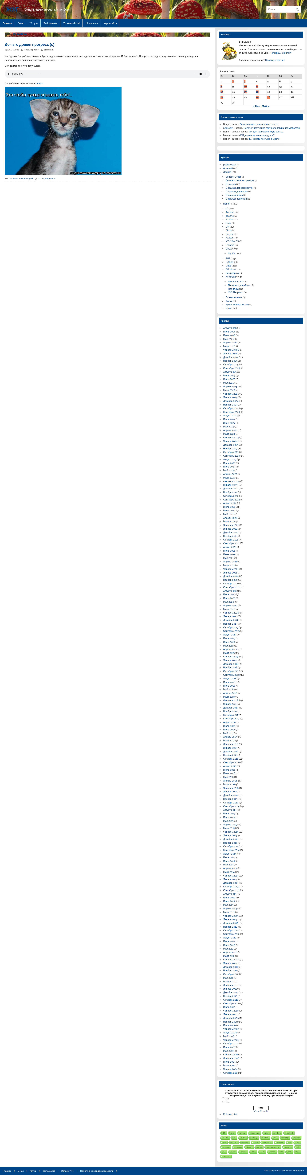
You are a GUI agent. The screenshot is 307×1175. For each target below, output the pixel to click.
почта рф (238, 1147)
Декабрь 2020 (231, 576)
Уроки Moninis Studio (237, 304)
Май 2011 (228, 977)
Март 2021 (229, 565)
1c (234, 1138)
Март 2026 (229, 346)
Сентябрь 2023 (231, 455)
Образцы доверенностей (239, 187)
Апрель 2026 (230, 342)
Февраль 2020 (231, 612)
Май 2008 (228, 1036)
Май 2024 (228, 426)
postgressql (229, 164)
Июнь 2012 (229, 945)
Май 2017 (228, 733)
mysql (242, 1133)
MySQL (232, 253)
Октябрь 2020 (231, 583)
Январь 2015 (230, 835)
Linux (229, 248)
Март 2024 (229, 433)
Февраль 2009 (231, 1029)
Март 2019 (229, 652)
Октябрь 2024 (231, 408)
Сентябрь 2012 (231, 934)
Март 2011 (228, 981)
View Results (261, 1111)
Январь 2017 (230, 747)
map (297, 1152)
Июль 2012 (229, 941)
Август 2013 (229, 894)
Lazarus (230, 245)
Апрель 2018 (230, 693)
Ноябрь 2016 (230, 755)
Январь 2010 (230, 1014)
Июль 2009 (229, 1025)
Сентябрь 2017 (231, 718)
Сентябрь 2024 (231, 412)
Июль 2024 (229, 419)
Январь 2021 (230, 572)
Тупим (229, 301)
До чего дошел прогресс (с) (29, 44)
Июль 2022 (229, 506)
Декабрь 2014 (230, 839)
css (281, 1152)
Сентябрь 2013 (231, 890)
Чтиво (229, 308)
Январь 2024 (230, 441)
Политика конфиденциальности (97, 1171)
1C (227, 208)
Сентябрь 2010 (231, 1003)
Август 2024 (229, 415)
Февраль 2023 (231, 481)
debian (249, 1147)
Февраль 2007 (231, 1054)
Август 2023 (229, 459)
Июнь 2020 (229, 598)
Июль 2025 (229, 375)
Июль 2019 (229, 638)
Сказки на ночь (234, 297)
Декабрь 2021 (230, 532)
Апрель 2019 (230, 649)
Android (230, 212)
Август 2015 (229, 809)
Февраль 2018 (231, 700)
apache (230, 215)
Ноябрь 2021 (230, 536)
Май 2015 (228, 820)
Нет (228, 1102)
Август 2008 (230, 1032)
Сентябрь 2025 (231, 368)
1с (224, 1132)
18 (257, 91)
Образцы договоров (237, 191)
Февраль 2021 (230, 569)
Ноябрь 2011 (230, 970)
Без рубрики (232, 273)
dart (275, 1138)
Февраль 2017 (230, 744)
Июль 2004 (229, 1061)
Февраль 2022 (231, 525)
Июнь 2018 (229, 685)
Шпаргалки (92, 23)
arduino (230, 219)
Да (227, 1098)
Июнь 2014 (229, 861)
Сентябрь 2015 (231, 806)
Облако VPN (67, 1171)
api (289, 1142)
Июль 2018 (229, 682)
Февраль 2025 (231, 393)
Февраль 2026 (231, 349)
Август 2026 (230, 328)
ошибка (245, 1142)
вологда (285, 1138)
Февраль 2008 (231, 1040)
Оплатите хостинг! (275, 60)
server (259, 1147)
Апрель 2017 (230, 736)
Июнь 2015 (229, 817)
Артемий (228, 168)
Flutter (229, 237)
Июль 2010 (229, 1007)
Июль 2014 (229, 857)
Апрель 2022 (230, 517)
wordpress (267, 1142)
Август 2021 (229, 547)
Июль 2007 (229, 1047)
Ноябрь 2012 (230, 926)
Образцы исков (234, 195)
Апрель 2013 (230, 908)
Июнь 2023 (229, 466)
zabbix (233, 1152)
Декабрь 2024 (230, 401)
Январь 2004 (230, 1069)
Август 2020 (230, 591)
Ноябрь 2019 (230, 623)
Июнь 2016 (229, 773)
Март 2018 (229, 696)
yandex (272, 1152)
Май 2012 (228, 948)
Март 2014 (229, 872)
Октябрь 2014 (230, 846)
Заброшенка (50, 23)
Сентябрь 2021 (231, 543)
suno (41, 178)
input (253, 1152)
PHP (228, 258)
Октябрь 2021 (230, 539)
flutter (225, 1138)
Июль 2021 (229, 550)
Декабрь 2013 (230, 882)
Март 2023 (229, 477)
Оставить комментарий (21, 178)
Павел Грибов (31, 49)
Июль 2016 (229, 769)
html (224, 1142)
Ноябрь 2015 (230, 799)
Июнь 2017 (229, 729)
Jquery (254, 1138)
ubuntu (265, 1138)
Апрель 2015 (230, 824)
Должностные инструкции (240, 180)
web (289, 1152)
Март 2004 (229, 1065)
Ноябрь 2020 (230, 579)
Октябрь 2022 (231, 496)
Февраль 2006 (231, 1058)
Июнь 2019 (229, 642)
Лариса (227, 172)
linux (267, 1133)
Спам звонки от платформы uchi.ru (259, 124)
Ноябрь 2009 (230, 1021)
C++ (227, 226)
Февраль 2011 (230, 985)
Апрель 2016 (230, 780)
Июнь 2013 (229, 901)
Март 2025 (229, 390)
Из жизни (49, 49)
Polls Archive (230, 1114)
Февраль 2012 (230, 959)
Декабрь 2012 (230, 923)
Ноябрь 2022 (230, 492)
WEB (228, 265)
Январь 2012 (230, 963)
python (277, 1133)
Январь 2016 (230, 791)
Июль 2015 (229, 813)
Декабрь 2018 (230, 664)
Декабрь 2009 (231, 1018)
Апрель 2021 (230, 561)
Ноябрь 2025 (230, 360)
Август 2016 (229, 766)
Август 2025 (229, 371)
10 (245, 86)
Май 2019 (228, 645)
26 (268, 97)
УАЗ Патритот (235, 292)
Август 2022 (229, 503)
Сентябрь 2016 (231, 762)
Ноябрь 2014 (230, 842)
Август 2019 (229, 634)
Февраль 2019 (231, 656)
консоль (280, 1142)
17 (245, 91)
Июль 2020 (229, 594)
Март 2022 (229, 521)
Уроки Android (71, 23)
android (234, 1142)
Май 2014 (228, 864)
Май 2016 (228, 777)
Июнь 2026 (229, 335)
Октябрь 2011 (230, 974)
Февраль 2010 (231, 1010)
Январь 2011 (230, 988)
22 (221, 97)
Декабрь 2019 (230, 620)
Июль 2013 (229, 897)
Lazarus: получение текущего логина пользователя (272, 128)
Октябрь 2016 (230, 758)
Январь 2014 (230, 879)
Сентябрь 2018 (231, 674)
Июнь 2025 (229, 379)
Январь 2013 (230, 919)
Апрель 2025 (230, 386)
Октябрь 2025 (231, 364)
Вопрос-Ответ (233, 176)
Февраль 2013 (230, 915)
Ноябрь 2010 (230, 996)
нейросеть (50, 178)
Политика (233, 288)
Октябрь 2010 (230, 999)
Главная (7, 23)
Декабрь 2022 (230, 488)
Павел (226, 203)
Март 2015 (229, 828)
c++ (224, 1152)
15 (221, 91)
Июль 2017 (229, 726)
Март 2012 (229, 955)
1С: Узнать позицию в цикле (264, 138)
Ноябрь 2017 (230, 711)
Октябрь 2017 (230, 715)
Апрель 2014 (230, 868)
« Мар (256, 106)
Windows (231, 269)
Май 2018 (228, 689)
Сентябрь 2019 (231, 631)
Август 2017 (229, 722)
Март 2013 (229, 912)
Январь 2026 (230, 353)
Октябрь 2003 (231, 1072)
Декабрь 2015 (230, 795)
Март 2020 (229, 609)
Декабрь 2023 (230, 444)
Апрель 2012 (230, 952)
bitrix (228, 223)
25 (257, 97)
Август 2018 (229, 678)
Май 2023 (228, 470)
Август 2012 (229, 937)
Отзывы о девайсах (239, 285)
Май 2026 (228, 339)
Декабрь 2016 (230, 751)
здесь (40, 83)
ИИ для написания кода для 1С (266, 131)
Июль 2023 (229, 463)
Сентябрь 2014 (231, 850)
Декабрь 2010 (230, 992)
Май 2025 (228, 382)
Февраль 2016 (231, 788)
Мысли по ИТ (235, 281)
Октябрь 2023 (231, 452)
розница (226, 1147)
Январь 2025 (230, 397)
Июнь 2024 (229, 423)
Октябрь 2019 (230, 627)
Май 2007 (228, 1050)
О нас (21, 23)
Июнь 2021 (229, 554)
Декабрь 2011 (230, 967)
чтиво (243, 1138)
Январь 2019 (230, 660)
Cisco (229, 230)
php (232, 1133)
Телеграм (275, 52)
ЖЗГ (12, 9)
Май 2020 (228, 601)
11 (257, 86)
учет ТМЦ (226, 1156)
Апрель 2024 (230, 430)
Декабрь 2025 (230, 357)
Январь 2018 (230, 704)
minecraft (288, 1147)
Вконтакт (286, 52)
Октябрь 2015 (230, 802)
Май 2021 (228, 558)
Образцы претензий (237, 198)
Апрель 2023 (230, 474)
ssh (298, 1147)
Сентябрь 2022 (231, 499)
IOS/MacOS (232, 241)
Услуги (34, 23)
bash (262, 1152)
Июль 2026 (229, 331)
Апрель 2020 (230, 605)
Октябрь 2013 (230, 886)
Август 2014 (229, 853)
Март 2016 (229, 784)
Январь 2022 (230, 528)
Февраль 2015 (230, 831)
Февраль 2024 (231, 437)
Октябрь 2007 (231, 1043)
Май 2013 (228, 904)
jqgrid (256, 1142)
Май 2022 (228, 514)
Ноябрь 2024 (230, 404)
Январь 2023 (230, 484)
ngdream (228, 128)
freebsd (289, 1133)
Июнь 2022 (229, 510)
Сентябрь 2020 (231, 587)
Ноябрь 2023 (230, 448)
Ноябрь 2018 (230, 667)
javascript (255, 1133)
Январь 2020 (230, 616)
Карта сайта (110, 23)
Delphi (229, 234)
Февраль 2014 (230, 875)
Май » (265, 106)
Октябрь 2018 (230, 671)
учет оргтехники (273, 1147)
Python (229, 262)
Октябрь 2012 (230, 930)
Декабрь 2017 (230, 707)
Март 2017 (229, 740)
